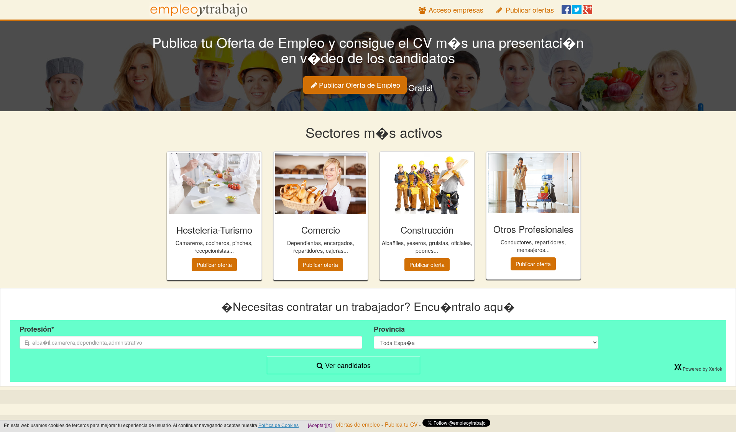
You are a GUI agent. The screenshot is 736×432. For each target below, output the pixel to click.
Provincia (389, 329)
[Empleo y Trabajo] (199, 9)
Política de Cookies (278, 425)
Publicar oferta (214, 264)
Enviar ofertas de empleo (349, 424)
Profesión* (37, 329)
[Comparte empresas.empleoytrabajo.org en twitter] (577, 10)
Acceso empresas (455, 10)
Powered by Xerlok (702, 368)
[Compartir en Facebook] (566, 10)
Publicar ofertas (529, 10)
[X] (329, 425)
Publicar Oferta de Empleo (359, 85)
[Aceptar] (317, 425)
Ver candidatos (347, 365)
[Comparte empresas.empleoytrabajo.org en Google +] (587, 10)
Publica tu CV (401, 424)
